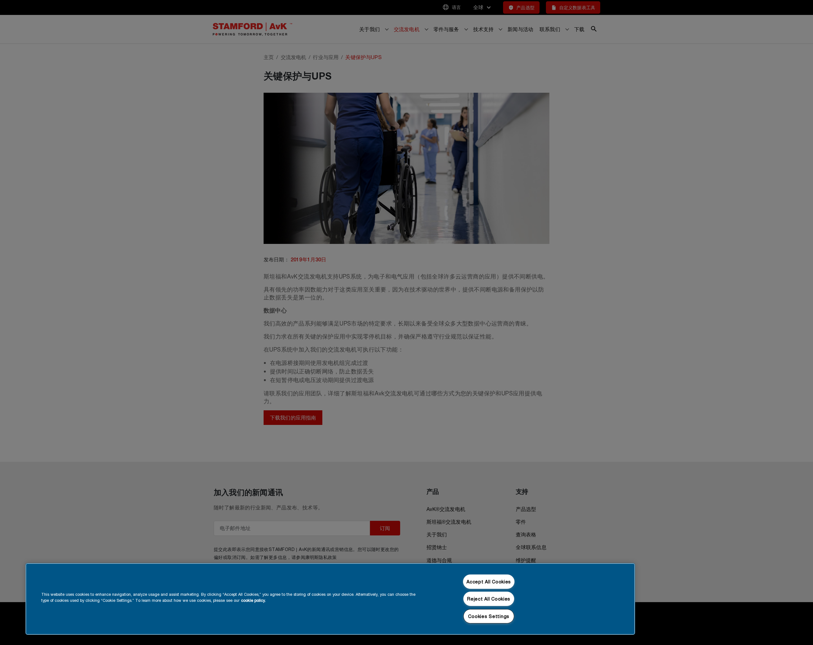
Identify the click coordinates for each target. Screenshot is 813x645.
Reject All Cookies (488, 598)
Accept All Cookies (489, 581)
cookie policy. (253, 600)
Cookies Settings (488, 616)
